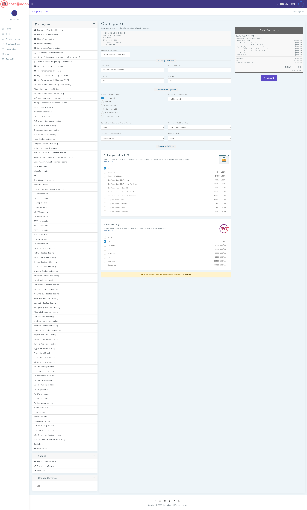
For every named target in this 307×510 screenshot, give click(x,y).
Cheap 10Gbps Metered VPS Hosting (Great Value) (58, 57)
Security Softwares (42, 421)
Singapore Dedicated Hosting (46, 130)
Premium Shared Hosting (47, 34)
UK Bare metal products (44, 248)
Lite (166, 241)
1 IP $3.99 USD (109, 101)
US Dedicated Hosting (43, 107)
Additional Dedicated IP (110, 94)
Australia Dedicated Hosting (46, 298)
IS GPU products (41, 398)
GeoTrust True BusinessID (166, 188)
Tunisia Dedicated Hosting (45, 344)
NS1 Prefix (104, 76)
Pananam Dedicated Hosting (46, 285)
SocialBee (38, 444)
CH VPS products (41, 235)
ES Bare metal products (44, 385)
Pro (166, 257)
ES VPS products (41, 225)
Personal (166, 245)
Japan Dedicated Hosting (45, 303)
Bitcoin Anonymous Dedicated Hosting (50, 162)
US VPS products (41, 212)
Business (166, 261)
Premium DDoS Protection (178, 123)
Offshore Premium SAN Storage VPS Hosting (52, 84)
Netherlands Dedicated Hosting (47, 121)
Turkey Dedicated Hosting (45, 134)
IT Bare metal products (44, 430)
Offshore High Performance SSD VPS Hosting (52, 98)
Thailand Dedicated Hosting (46, 321)
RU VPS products (41, 194)
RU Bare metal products (44, 357)
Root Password (174, 65)
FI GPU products (41, 407)
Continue (268, 78)
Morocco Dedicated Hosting (46, 339)
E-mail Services (40, 448)
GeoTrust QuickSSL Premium (166, 180)
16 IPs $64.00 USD (111, 112)
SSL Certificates (40, 166)
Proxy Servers (39, 412)
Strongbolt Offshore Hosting (48, 48)
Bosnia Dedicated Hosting (45, 257)
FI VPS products (40, 203)
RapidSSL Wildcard (166, 176)
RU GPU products (41, 394)
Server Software (40, 417)
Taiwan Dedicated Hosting (45, 148)
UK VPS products (41, 244)
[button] (10, 19)
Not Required (109, 98)
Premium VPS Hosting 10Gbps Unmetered (54, 62)
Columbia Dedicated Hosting (46, 294)
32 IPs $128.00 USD (111, 116)
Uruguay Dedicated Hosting (46, 289)
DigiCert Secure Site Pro (166, 203)
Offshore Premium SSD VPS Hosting (49, 93)
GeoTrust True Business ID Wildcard (166, 196)
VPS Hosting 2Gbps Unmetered (50, 66)
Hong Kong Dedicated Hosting (47, 307)
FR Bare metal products (44, 380)
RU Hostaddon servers (43, 403)
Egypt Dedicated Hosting (44, 348)
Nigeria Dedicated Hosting (45, 335)
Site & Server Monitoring (44, 180)
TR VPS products (41, 221)
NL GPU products (41, 389)
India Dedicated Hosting (44, 139)
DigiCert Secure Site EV (166, 207)
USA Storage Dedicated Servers (47, 435)
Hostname (105, 65)
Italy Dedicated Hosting (44, 253)
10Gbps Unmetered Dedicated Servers (50, 103)
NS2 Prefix (172, 76)
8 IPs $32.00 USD (110, 109)
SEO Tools (38, 175)
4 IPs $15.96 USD (110, 105)
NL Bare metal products (44, 366)
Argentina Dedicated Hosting (46, 275)
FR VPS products (41, 230)
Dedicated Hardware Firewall (112, 134)
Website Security (41, 171)
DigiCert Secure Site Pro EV (166, 211)
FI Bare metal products (44, 371)
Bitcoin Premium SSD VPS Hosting (48, 89)
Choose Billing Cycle (109, 50)
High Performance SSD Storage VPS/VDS (53, 80)
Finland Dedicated (42, 116)
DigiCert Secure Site (166, 200)
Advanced (166, 253)
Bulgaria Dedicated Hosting (46, 143)
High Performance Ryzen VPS (48, 71)
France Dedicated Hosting (45, 125)
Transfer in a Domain (45, 466)
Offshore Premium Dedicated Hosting (50, 153)
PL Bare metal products (44, 426)
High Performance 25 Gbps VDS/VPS (52, 75)
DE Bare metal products (44, 376)
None (166, 168)
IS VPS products (40, 207)
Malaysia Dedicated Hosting (46, 312)
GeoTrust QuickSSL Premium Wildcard (166, 184)
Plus (166, 249)
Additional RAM (174, 134)
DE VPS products (41, 216)
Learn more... (108, 161)
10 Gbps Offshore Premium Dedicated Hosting (53, 157)
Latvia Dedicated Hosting (45, 266)
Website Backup (41, 184)
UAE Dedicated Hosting (44, 316)
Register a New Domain (46, 461)
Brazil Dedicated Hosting (44, 280)
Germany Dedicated (43, 112)
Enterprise (166, 265)
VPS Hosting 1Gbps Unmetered (49, 52)
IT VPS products (40, 239)
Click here (187, 275)
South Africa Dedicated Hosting (47, 330)
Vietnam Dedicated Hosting (46, 326)
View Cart (40, 470)
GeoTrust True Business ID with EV (166, 192)
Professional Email (42, 353)
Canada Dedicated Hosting (46, 271)
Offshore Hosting (44, 43)
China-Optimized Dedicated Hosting (49, 439)
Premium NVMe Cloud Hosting (49, 30)
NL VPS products (41, 198)
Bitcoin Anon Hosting (45, 39)
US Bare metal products (44, 362)
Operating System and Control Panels (116, 123)
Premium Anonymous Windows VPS (49, 189)
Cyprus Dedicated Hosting (45, 262)
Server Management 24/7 (178, 94)
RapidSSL (166, 172)
